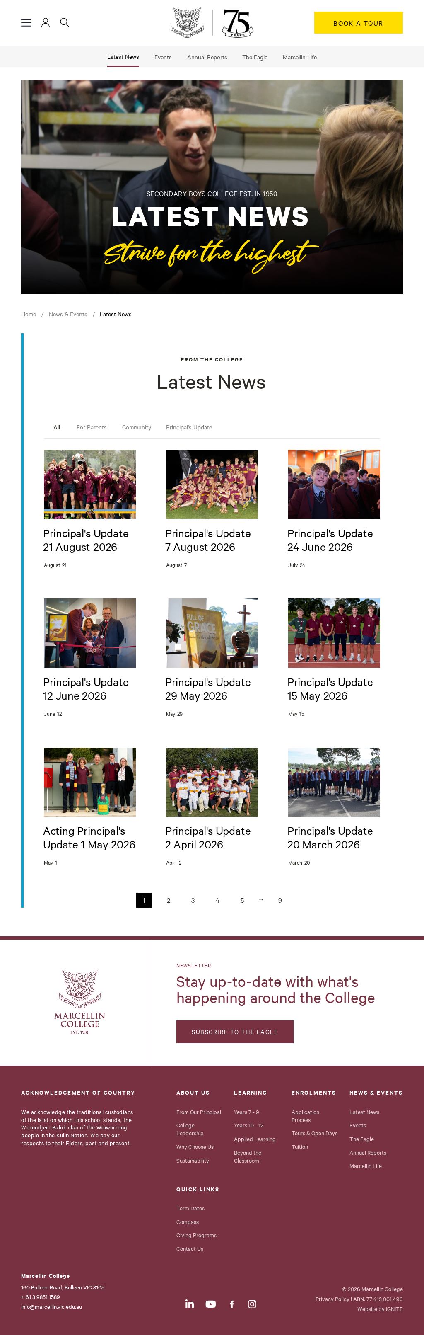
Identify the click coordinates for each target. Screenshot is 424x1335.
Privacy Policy (332, 1298)
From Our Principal (198, 1111)
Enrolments (314, 1092)
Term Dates (190, 1207)
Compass (187, 1221)
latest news (116, 314)
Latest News (123, 56)
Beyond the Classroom (247, 1156)
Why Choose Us (195, 1146)
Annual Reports (207, 57)
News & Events (68, 314)
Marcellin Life (300, 57)
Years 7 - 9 (246, 1111)
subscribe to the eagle (235, 1031)
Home (28, 314)
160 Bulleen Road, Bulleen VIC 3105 (62, 1287)
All (56, 427)
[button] (26, 23)
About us (193, 1092)
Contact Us (189, 1248)
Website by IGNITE (380, 1308)
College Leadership (190, 1128)
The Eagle (254, 57)
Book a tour (358, 22)
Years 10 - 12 (248, 1125)
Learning (250, 1092)
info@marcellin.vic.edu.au (51, 1306)
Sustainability (192, 1160)
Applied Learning (255, 1138)
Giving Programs (196, 1234)
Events (163, 57)
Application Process (305, 1115)
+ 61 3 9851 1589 (40, 1296)
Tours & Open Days (314, 1132)
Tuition (300, 1146)
